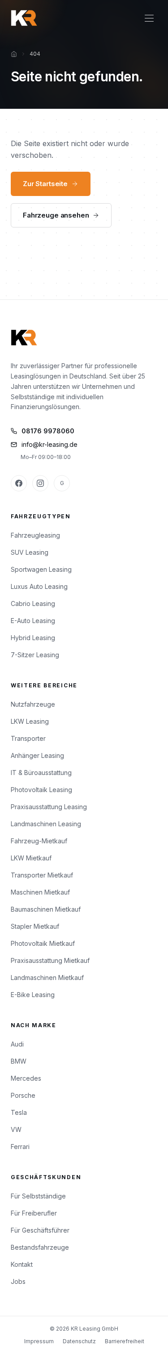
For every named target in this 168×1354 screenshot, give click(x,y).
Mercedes (26, 1078)
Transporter (28, 738)
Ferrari (20, 1146)
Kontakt (22, 1264)
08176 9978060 (48, 431)
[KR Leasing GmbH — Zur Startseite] (24, 18)
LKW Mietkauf (31, 858)
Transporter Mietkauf (42, 875)
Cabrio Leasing (33, 603)
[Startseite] (14, 54)
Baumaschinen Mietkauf (46, 909)
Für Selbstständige (38, 1196)
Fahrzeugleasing (35, 535)
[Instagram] (40, 483)
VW (16, 1129)
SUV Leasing (29, 552)
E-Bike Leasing (33, 994)
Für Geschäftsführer (40, 1230)
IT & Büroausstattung (41, 772)
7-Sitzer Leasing (35, 655)
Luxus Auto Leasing (39, 586)
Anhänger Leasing (37, 755)
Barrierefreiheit (124, 1341)
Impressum (39, 1341)
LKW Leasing (30, 721)
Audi (17, 1044)
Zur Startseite (45, 183)
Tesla (19, 1112)
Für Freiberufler (34, 1213)
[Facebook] (19, 483)
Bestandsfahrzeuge (40, 1247)
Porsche (23, 1095)
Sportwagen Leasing (41, 569)
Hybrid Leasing (33, 637)
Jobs (18, 1281)
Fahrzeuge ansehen (56, 215)
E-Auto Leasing (33, 620)
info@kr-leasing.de (50, 444)
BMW (18, 1061)
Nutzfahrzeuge (33, 704)
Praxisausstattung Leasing (49, 807)
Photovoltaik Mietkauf (43, 943)
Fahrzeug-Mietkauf (39, 841)
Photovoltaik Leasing (41, 789)
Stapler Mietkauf (35, 926)
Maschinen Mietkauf (40, 892)
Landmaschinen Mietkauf (47, 977)
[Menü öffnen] (149, 18)
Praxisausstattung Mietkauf (50, 960)
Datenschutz (79, 1341)
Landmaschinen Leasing (46, 824)
